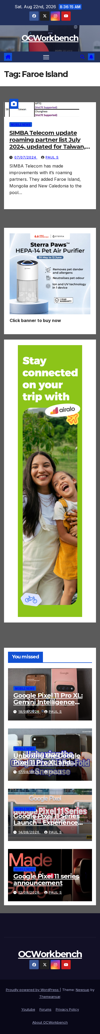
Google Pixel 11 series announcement (46, 879)
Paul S (52, 157)
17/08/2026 (29, 772)
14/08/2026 (29, 832)
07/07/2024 (25, 157)
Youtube (28, 1009)
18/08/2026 (29, 712)
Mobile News (20, 124)
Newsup (82, 990)
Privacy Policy (67, 1009)
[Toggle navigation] (46, 57)
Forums (45, 1009)
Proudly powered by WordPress (33, 990)
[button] (82, 56)
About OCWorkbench (50, 1022)
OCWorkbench (50, 38)
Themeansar (49, 996)
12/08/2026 (29, 892)
